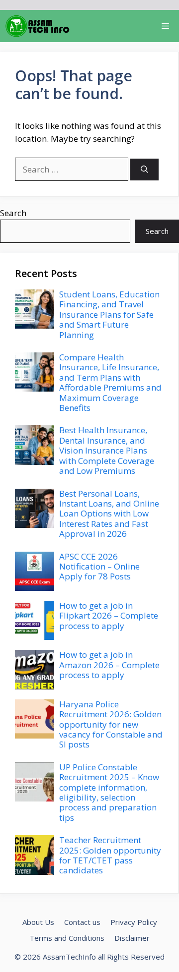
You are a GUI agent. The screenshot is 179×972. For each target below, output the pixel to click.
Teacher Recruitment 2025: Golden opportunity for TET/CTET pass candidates (110, 855)
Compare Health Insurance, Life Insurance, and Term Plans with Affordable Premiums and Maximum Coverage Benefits (110, 382)
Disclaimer (132, 938)
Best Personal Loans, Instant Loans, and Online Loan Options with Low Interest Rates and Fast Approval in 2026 (109, 514)
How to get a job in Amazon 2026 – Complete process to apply (109, 665)
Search (13, 213)
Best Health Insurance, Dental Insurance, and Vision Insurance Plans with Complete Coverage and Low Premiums (106, 450)
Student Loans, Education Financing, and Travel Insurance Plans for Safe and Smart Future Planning (109, 314)
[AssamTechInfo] (37, 26)
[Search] (144, 170)
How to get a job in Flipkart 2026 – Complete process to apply (108, 615)
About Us (38, 922)
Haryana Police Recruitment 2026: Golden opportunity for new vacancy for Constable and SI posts (111, 724)
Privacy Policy (133, 922)
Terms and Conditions (66, 938)
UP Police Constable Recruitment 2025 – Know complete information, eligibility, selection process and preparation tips (109, 792)
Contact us (82, 922)
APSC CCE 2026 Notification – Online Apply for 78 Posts (99, 566)
